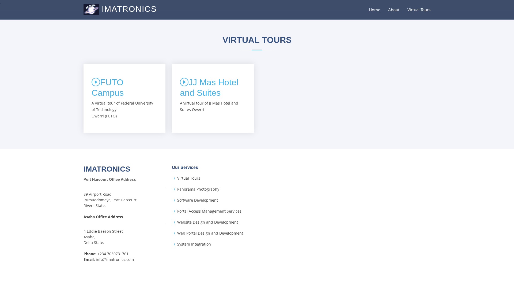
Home (374, 9)
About (393, 9)
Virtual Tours (418, 9)
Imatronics (129, 9)
